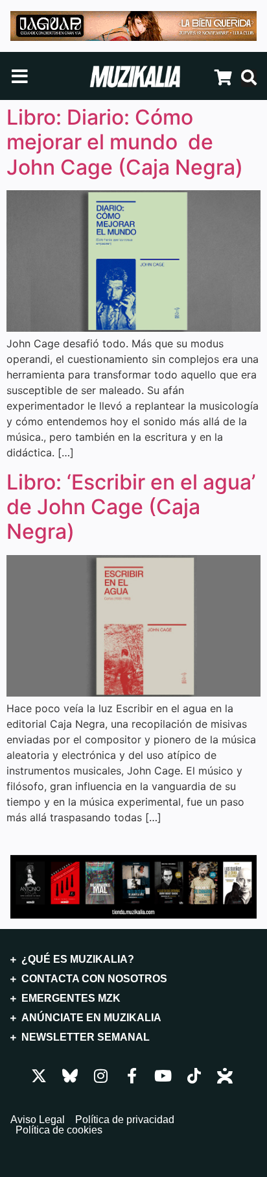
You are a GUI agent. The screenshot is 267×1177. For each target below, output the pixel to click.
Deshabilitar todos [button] (131, 894)
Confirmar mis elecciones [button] (131, 937)
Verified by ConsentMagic (213, 1021)
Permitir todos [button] (131, 981)
